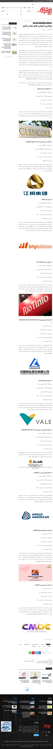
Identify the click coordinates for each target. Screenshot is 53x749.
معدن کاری (47, 34)
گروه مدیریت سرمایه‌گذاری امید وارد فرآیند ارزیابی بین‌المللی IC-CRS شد (24, 681)
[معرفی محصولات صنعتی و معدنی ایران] (14, 702)
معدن (39, 646)
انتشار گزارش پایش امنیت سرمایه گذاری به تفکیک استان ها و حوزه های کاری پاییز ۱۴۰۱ (44, 662)
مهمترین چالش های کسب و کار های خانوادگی (42, 713)
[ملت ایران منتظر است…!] (49, 702)
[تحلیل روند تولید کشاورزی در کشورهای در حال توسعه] (14, 52)
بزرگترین (42, 644)
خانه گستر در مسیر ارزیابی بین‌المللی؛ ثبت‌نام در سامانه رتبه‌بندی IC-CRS (47, 681)
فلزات (20, 644)
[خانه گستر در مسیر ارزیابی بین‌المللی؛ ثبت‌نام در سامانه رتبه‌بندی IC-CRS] (47, 675)
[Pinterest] (33, 652)
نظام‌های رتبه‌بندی (46, 21)
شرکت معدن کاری (35, 644)
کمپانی (49, 646)
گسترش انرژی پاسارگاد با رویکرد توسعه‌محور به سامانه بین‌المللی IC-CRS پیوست (36, 682)
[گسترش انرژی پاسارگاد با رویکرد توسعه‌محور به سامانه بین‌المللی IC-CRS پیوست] (35, 675)
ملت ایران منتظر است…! (43, 701)
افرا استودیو (22, 746)
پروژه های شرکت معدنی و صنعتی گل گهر (7, 706)
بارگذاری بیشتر (9, 56)
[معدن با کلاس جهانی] (14, 711)
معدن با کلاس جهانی (8, 710)
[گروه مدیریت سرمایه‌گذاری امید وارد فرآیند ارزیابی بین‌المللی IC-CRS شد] (24, 675)
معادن (44, 646)
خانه (51, 21)
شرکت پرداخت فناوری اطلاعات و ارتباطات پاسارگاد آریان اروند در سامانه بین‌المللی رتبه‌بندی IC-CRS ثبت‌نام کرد (6, 46)
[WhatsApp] (30, 652)
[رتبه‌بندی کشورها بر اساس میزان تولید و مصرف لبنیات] (32, 702)
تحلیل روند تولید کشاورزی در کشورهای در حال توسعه (6, 52)
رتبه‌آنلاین (23, 745)
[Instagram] (48, 1)
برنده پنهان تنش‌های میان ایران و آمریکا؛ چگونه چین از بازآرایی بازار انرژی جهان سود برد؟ (25, 707)
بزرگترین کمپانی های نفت (29, 661)
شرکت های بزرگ (27, 644)
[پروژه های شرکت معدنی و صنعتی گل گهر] (14, 707)
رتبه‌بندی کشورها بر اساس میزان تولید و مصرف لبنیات (25, 702)
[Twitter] (52, 1)
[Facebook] (46, 1)
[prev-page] (51, 687)
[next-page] (49, 687)
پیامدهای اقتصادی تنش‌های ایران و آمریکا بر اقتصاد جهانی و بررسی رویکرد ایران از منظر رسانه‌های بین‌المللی (25, 714)
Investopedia (47, 639)
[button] (32, 4)
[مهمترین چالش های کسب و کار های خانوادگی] (49, 713)
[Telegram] (50, 1)
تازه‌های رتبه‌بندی (39, 21)
